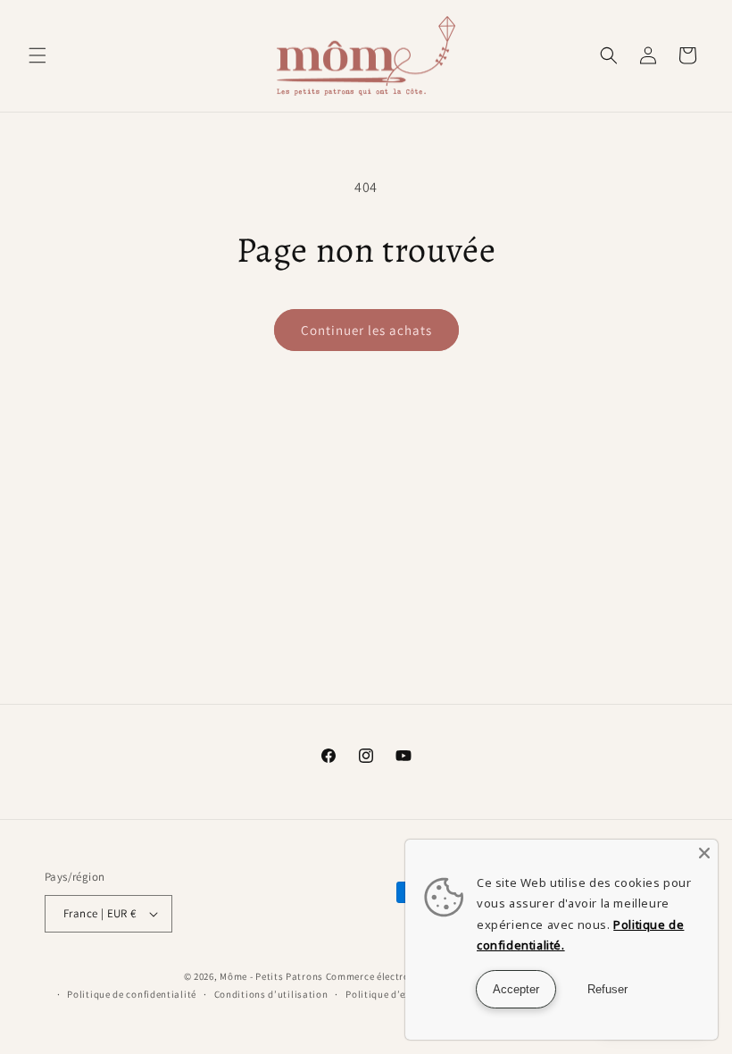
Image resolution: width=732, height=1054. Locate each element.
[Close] (704, 853)
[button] (37, 55)
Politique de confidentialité (131, 994)
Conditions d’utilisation (271, 994)
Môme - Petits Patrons (271, 976)
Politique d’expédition (397, 994)
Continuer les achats (366, 330)
